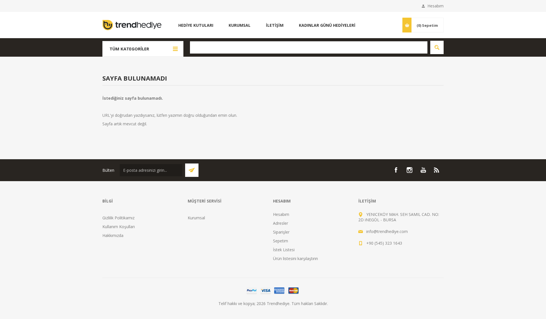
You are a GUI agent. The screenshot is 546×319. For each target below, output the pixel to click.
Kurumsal (196, 217)
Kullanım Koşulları (118, 226)
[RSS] (436, 170)
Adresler (280, 223)
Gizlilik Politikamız (118, 217)
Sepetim (280, 241)
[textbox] (308, 47)
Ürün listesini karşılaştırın (295, 258)
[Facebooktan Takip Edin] (395, 170)
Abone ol (191, 170)
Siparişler (281, 232)
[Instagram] (409, 170)
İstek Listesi (284, 249)
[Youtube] (423, 170)
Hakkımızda (112, 235)
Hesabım (435, 6)
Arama (437, 47)
